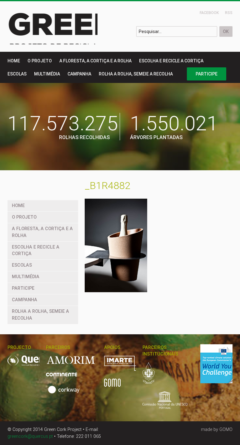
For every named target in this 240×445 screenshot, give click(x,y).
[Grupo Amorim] (74, 364)
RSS (228, 13)
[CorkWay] (65, 393)
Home (14, 60)
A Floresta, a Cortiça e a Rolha (95, 60)
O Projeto (40, 60)
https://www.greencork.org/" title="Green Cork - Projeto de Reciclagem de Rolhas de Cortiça (77, 26)
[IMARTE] (129, 367)
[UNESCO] (165, 404)
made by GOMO (216, 429)
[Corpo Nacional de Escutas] (152, 377)
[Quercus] (36, 364)
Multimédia (47, 73)
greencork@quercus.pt (30, 436)
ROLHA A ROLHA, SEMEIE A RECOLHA (136, 73)
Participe (207, 73)
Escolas (17, 73)
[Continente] (65, 378)
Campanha (79, 73)
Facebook (209, 13)
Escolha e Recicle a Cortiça (171, 60)
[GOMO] (112, 386)
